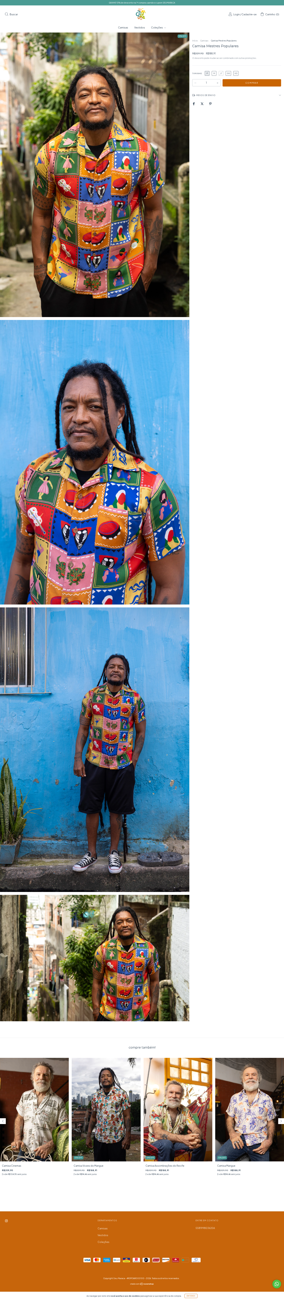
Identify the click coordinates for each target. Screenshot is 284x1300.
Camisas (123, 27)
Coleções (157, 27)
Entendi (191, 1296)
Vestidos (139, 27)
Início (195, 40)
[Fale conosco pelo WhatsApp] (276, 1284)
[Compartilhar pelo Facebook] (194, 103)
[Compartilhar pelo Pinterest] (210, 103)
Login (236, 14)
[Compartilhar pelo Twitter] (202, 103)
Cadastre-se (249, 14)
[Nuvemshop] (142, 1284)
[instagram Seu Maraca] (6, 1220)
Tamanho (197, 74)
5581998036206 (205, 1228)
